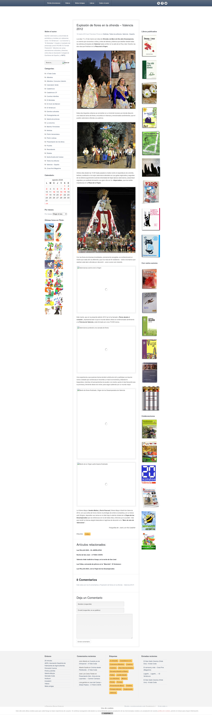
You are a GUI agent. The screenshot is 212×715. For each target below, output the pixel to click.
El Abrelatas (51, 100)
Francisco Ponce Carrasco (105, 17)
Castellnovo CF (52, 92)
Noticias (49, 130)
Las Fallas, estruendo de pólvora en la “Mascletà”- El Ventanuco (99, 564)
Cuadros (129, 664)
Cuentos (113, 668)
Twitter (165, 3)
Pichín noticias (51, 138)
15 (65, 191)
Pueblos (129, 685)
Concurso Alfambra (117, 664)
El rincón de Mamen (53, 104)
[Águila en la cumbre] (49, 232)
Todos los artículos (53, 161)
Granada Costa (50, 676)
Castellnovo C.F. (125, 661)
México (124, 678)
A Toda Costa (51, 73)
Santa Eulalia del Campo (55, 157)
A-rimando (114, 661)
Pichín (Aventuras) (53, 3)
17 (47, 194)
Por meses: (48, 214)
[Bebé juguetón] (49, 259)
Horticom (48, 678)
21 (61, 194)
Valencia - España (128, 34)
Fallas (87, 534)
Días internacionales (126, 668)
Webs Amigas (80, 3)
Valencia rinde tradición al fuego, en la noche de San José (96, 559)
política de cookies (164, 711)
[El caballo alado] (49, 268)
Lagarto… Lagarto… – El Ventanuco (152, 675)
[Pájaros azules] (49, 250)
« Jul (46, 203)
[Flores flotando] (58, 277)
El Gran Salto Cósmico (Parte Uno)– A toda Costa (153, 681)
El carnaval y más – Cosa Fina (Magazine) (154, 668)
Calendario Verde (53, 85)
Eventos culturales (53, 111)
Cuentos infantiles (53, 96)
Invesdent (48, 681)
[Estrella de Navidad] (58, 232)
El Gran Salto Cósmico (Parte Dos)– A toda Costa (153, 662)
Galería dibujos (50, 673)
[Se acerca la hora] (49, 305)
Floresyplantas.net (53, 115)
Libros (92, 3)
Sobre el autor (104, 3)
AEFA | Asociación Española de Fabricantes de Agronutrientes (55, 664)
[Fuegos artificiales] (58, 241)
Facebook (162, 3)
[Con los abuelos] (58, 250)
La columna (51, 123)
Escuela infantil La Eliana (119, 671)
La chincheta (114, 678)
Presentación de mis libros (55, 142)
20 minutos (48, 660)
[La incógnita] (49, 296)
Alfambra (50, 77)
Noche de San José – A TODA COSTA (90, 555)
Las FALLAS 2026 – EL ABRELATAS (89, 550)
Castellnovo (51, 89)
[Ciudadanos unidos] (49, 287)
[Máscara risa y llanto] (49, 277)
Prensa (119, 682)
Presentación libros (117, 685)
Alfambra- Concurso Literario (56, 81)
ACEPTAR (107, 713)
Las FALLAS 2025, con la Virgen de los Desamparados (95, 569)
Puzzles (49, 145)
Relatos (49, 153)
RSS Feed (158, 3)
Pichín (112, 682)
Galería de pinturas (53, 119)
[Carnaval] (58, 296)
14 (61, 191)
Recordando (51, 149)
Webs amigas (49, 686)
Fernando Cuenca (51, 668)
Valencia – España (53, 164)
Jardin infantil (121, 675)
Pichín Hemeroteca (53, 134)
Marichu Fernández (53, 127)
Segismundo (128, 689)
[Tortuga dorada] (49, 241)
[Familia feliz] (58, 287)
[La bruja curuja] (58, 314)
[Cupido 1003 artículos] (49, 314)
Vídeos (67, 3)
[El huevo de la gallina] (58, 259)
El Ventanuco (51, 108)
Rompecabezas (115, 689)
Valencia (113, 693)
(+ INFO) (62, 55)
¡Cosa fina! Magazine (54, 168)
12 (54, 191)
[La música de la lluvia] (58, 305)
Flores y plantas (50, 671)
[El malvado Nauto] (58, 268)
